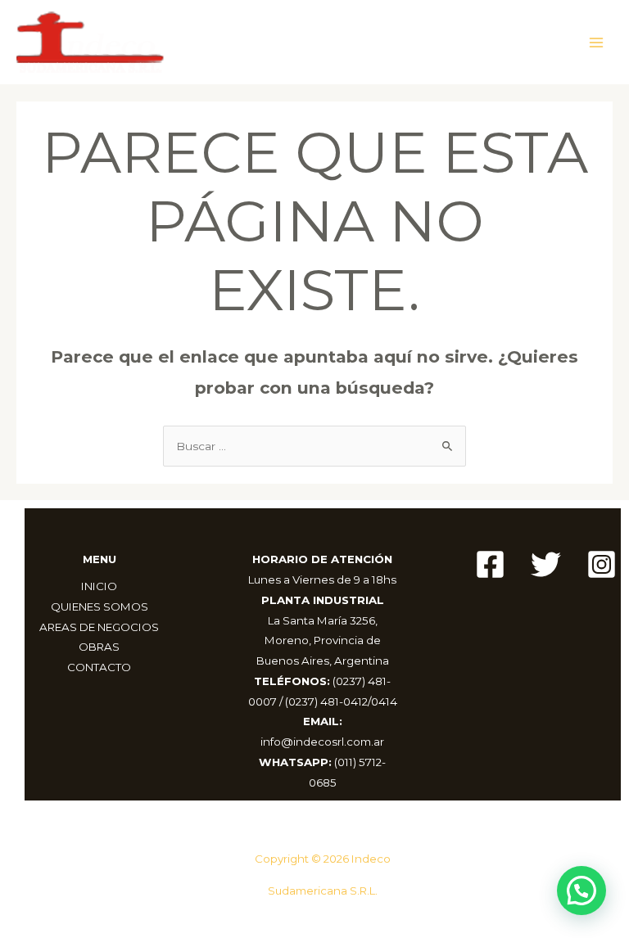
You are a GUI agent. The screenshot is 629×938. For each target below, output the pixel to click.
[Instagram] (601, 564)
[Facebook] (490, 564)
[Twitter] (546, 564)
